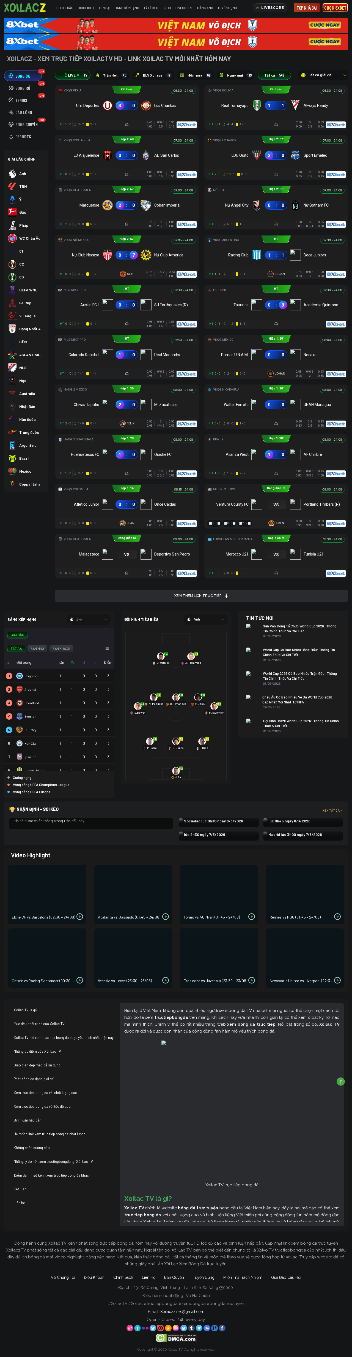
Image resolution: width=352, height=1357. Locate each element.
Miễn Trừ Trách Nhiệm (242, 1277)
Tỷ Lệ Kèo (151, 8)
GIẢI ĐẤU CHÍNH (21, 159)
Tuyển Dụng (227, 8)
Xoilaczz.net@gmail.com (182, 1311)
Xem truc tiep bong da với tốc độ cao (42, 1106)
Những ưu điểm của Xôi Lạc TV (37, 1051)
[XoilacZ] (25, 7)
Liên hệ (19, 1203)
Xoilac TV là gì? (25, 1010)
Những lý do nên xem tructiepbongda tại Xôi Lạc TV (53, 1161)
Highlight (86, 8)
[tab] (23, 76)
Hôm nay (199, 75)
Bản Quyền (174, 1277)
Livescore (184, 8)
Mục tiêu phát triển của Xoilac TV (39, 1024)
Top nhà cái (307, 8)
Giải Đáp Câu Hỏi (286, 1277)
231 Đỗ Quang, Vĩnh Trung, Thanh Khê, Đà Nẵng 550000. (183, 1287)
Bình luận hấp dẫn (27, 1120)
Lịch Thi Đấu (63, 8)
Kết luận (20, 1189)
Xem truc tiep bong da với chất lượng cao (45, 1092)
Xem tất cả (331, 810)
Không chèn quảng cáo (32, 1147)
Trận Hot (114, 75)
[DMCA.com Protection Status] (176, 1337)
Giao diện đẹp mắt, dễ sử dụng (37, 1065)
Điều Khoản (94, 1277)
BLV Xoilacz (156, 75)
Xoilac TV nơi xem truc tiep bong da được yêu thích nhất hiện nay (64, 1037)
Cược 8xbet (335, 8)
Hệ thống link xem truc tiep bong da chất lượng (50, 1134)
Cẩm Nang (205, 8)
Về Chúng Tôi (63, 1277)
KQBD (167, 8)
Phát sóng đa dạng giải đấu (35, 1079)
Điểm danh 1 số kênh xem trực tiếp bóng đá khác (51, 1175)
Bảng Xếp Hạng (127, 8)
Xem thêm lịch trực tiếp (197, 596)
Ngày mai (239, 75)
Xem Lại (104, 8)
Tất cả (274, 75)
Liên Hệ (148, 1277)
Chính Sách (123, 1277)
